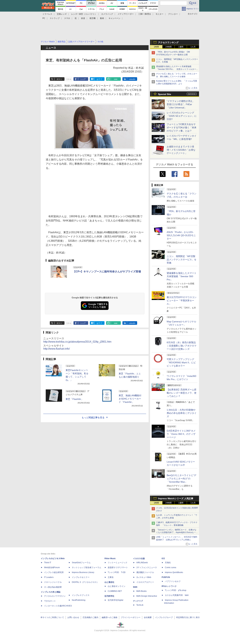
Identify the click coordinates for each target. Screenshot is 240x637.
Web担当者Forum (52, 567)
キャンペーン (114, 18)
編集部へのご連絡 (109, 617)
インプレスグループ (164, 617)
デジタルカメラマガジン (55, 596)
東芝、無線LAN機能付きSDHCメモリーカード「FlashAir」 (130, 398)
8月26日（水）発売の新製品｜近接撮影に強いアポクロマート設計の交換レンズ (181, 345)
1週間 (180, 47)
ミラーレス (47, 14)
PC (43, 18)
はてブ (99, 79)
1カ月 (193, 47)
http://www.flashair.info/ (56, 348)
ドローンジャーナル (53, 582)
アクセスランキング (168, 42)
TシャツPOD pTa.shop (175, 590)
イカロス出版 (139, 558)
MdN (135, 587)
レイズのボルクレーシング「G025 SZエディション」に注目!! (182, 115)
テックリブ (138, 601)
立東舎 (111, 577)
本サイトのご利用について (52, 617)
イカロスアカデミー (145, 582)
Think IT (47, 562)
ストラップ (55, 18)
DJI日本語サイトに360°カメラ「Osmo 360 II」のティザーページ (181, 434)
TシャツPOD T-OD (117, 572)
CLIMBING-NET (115, 591)
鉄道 (83, 18)
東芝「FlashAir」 (74, 399)
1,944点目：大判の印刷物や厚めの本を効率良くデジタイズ (181, 413)
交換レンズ (62, 14)
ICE (163, 558)
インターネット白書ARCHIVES (58, 606)
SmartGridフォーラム (81, 562)
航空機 (93, 18)
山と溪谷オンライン (116, 586)
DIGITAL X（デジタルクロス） (85, 582)
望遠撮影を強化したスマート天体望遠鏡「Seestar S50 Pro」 (181, 276)
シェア (83, 79)
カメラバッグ (107, 14)
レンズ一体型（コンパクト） (84, 14)
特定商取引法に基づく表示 (188, 617)
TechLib (139, 605)
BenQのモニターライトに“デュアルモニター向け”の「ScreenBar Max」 (181, 478)
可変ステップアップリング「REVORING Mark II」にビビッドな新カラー (181, 362)
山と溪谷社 (109, 582)
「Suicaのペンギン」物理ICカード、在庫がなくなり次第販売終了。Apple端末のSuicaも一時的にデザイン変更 (177, 532)
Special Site (164, 94)
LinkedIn (132, 79)
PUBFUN (166, 577)
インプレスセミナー (80, 577)
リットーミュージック (117, 562)
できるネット (50, 601)
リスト (69, 79)
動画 (102, 18)
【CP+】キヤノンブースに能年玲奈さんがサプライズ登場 (107, 271)
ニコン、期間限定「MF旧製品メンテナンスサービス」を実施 (181, 259)
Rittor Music (110, 558)
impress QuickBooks (174, 572)
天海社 (168, 562)
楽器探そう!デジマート (118, 567)
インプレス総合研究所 (54, 572)
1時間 (156, 47)
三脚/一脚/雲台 (144, 14)
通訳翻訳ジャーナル (145, 572)
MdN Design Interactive (146, 596)
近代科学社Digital (115, 600)
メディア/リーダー (126, 14)
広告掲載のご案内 (90, 617)
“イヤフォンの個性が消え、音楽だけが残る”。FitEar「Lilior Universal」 (181, 104)
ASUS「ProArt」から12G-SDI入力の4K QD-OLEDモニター (181, 235)
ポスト (59, 79)
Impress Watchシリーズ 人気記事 (175, 498)
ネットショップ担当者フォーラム (86, 567)
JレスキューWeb (143, 577)
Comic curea (170, 567)
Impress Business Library (83, 572)
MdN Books (141, 591)
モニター (159, 14)
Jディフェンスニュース (146, 567)
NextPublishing (78, 600)
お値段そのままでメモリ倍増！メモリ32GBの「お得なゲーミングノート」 (181, 149)
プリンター (173, 14)
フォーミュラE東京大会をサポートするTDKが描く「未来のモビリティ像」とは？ (181, 127)
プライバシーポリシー (130, 617)
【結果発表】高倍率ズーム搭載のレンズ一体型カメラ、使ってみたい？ (181, 392)
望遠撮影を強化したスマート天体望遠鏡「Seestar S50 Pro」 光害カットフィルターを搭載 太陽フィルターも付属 (177, 69)
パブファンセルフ (173, 581)
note (115, 79)
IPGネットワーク (169, 586)
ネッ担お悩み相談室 (53, 587)
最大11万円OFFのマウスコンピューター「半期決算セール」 (182, 300)
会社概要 (148, 617)
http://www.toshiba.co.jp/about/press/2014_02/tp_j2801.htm (77, 341)
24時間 (168, 47)
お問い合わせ (73, 617)
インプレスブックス (80, 595)
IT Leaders (49, 577)
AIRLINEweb (142, 562)
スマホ (67, 18)
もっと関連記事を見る (93, 417)
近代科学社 (109, 596)
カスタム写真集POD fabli (177, 595)
